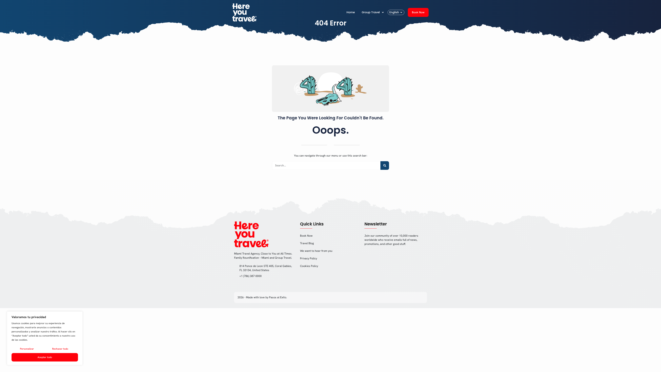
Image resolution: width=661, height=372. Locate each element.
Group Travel (371, 12)
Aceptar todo (45, 357)
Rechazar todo (60, 348)
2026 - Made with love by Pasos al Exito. (262, 297)
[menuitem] (396, 12)
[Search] (384, 165)
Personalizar (27, 348)
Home (351, 12)
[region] (45, 338)
